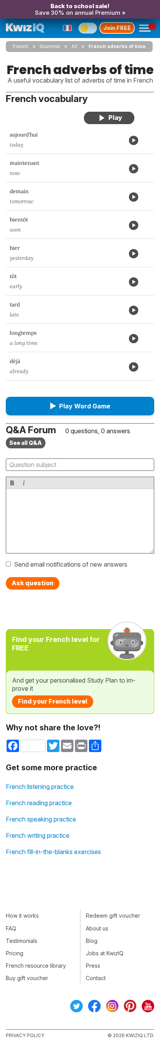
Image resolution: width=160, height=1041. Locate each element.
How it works (22, 915)
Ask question (33, 583)
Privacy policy (25, 1035)
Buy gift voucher (27, 978)
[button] (80, 406)
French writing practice (38, 835)
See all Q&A (25, 442)
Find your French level (52, 701)
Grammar (50, 46)
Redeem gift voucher (113, 915)
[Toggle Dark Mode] (87, 27)
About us (97, 928)
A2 (74, 46)
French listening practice (40, 786)
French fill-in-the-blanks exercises (53, 852)
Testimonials (21, 940)
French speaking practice (41, 819)
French (20, 46)
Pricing (14, 953)
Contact (96, 978)
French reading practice (39, 803)
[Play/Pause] (109, 118)
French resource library (36, 965)
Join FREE (117, 27)
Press (93, 965)
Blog (91, 940)
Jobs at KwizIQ (104, 953)
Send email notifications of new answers (70, 564)
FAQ (11, 928)
